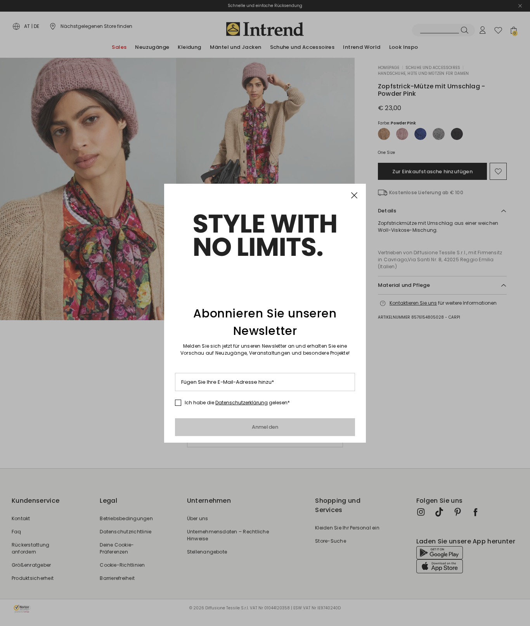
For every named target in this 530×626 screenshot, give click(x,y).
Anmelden (265, 427)
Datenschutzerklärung (241, 402)
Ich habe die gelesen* (237, 403)
